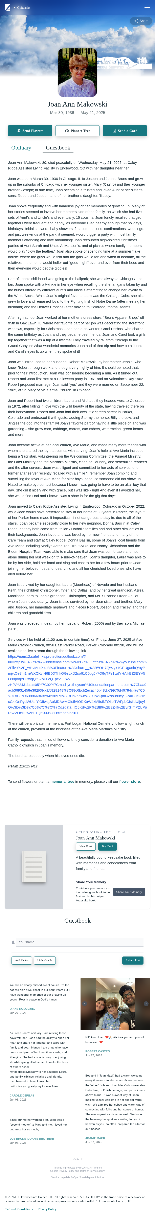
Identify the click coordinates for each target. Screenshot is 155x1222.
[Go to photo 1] (111, 1028)
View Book (86, 846)
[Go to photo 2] (113, 1027)
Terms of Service (89, 1171)
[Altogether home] (8, 7)
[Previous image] (84, 1003)
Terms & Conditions (19, 1209)
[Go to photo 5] (120, 1027)
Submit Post (133, 960)
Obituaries (23, 7)
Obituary (21, 147)
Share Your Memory (129, 892)
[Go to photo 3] (115, 1027)
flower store (129, 782)
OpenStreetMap (82, 1177)
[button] (115, 1004)
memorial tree (62, 782)
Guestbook (58, 147)
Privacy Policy (66, 1171)
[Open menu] (147, 7)
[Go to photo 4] (118, 1027)
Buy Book (107, 846)
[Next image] (146, 1003)
